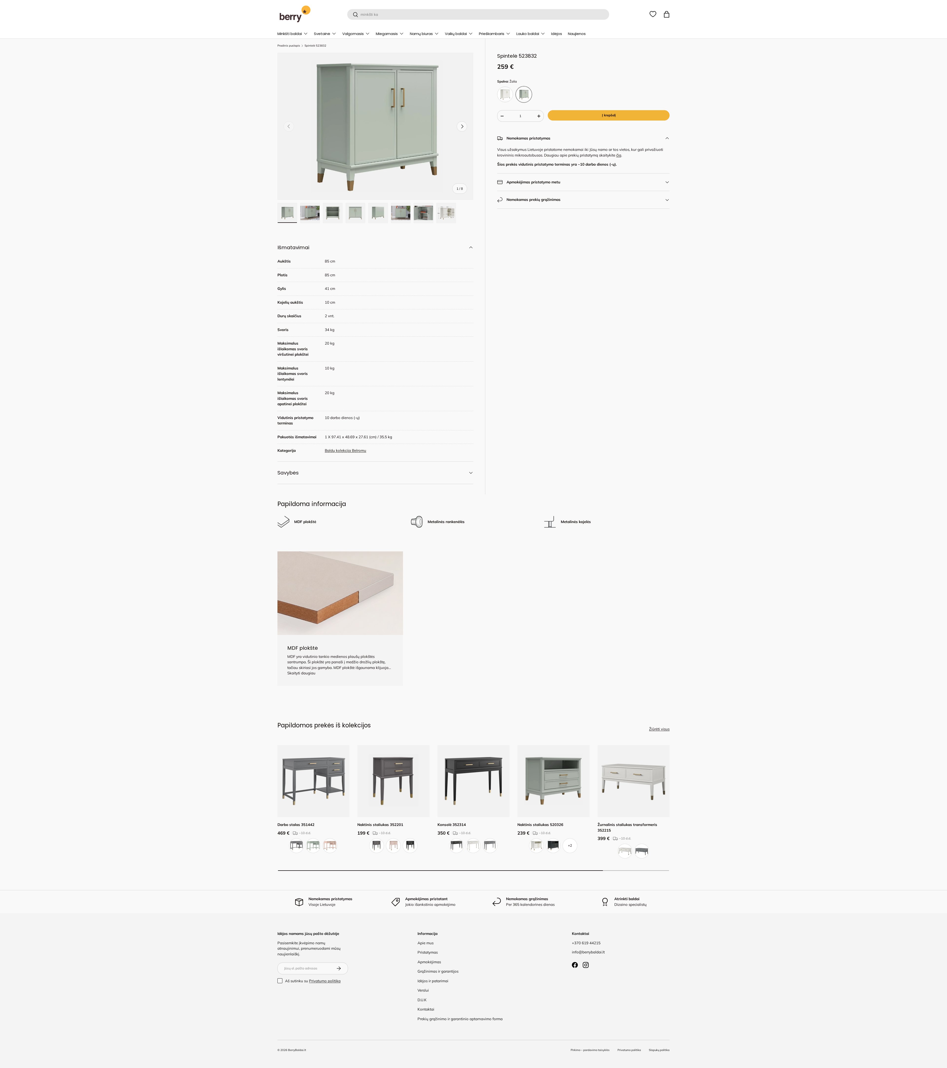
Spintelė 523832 (315, 45)
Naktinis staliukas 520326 (540, 824)
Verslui (423, 990)
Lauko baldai (527, 33)
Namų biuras (421, 33)
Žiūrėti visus (659, 729)
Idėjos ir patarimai (433, 981)
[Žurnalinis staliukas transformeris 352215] (634, 781)
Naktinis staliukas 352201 (380, 824)
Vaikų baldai (456, 33)
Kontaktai (426, 1009)
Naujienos (577, 33)
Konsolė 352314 (451, 824)
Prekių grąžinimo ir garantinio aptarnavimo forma (460, 1018)
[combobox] (478, 14)
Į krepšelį (609, 115)
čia (618, 155)
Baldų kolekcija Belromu (345, 450)
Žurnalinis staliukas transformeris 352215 (627, 827)
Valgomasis (353, 33)
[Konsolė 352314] (473, 781)
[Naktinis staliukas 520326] (553, 781)
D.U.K (422, 1000)
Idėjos (556, 33)
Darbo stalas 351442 (295, 824)
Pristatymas (428, 952)
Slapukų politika (659, 1050)
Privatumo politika (325, 981)
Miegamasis (387, 33)
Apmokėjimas (429, 962)
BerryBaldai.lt (297, 1050)
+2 (570, 845)
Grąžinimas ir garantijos (438, 971)
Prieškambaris (491, 33)
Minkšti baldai (289, 33)
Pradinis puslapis (288, 45)
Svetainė (322, 33)
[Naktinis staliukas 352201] (393, 781)
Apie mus (426, 943)
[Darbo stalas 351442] (313, 781)
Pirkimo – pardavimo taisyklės (590, 1050)
